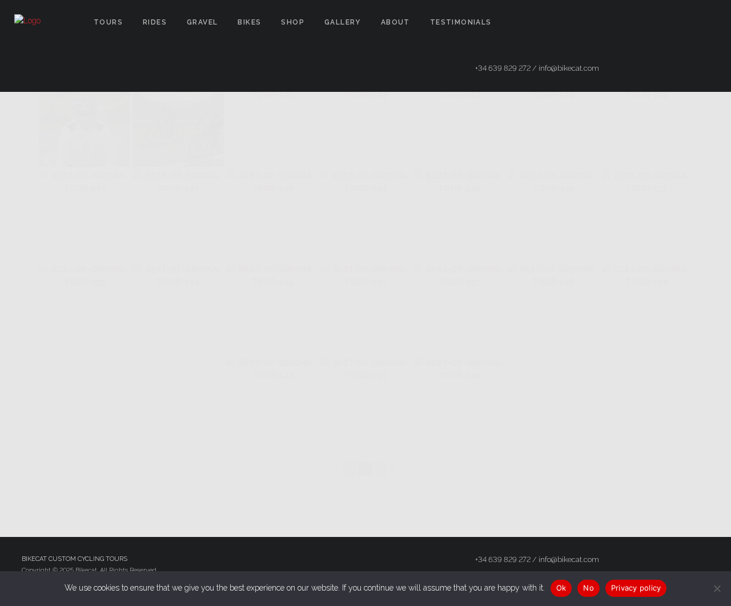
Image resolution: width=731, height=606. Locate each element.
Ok (561, 587)
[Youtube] (706, 23)
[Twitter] (665, 23)
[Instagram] (686, 23)
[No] (716, 588)
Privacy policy (636, 587)
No (588, 587)
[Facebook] (644, 23)
